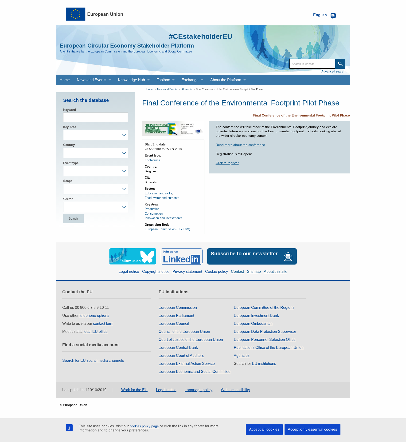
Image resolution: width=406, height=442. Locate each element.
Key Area (69, 127)
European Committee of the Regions (264, 307)
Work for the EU (134, 390)
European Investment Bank (256, 315)
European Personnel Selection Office (265, 340)
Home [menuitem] (65, 80)
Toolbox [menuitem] (163, 80)
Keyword (69, 110)
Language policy (198, 390)
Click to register (227, 163)
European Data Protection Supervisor (265, 331)
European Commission (178, 307)
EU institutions (264, 364)
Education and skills (158, 193)
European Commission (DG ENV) (167, 229)
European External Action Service (187, 364)
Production (152, 209)
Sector (68, 199)
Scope (67, 181)
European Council (174, 323)
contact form (103, 323)
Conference (152, 160)
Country (69, 145)
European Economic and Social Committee (194, 372)
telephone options (94, 315)
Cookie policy (216, 271)
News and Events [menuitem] (91, 80)
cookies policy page (144, 426)
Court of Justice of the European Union (191, 340)
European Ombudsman (253, 323)
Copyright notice (155, 271)
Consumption (154, 213)
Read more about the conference (240, 145)
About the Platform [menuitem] (225, 80)
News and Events (167, 89)
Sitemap (254, 271)
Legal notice (129, 271)
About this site (275, 271)
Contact (237, 271)
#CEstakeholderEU (200, 36)
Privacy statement (187, 271)
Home (149, 89)
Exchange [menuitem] (190, 80)
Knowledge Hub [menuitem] (131, 80)
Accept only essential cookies (312, 429)
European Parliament (176, 315)
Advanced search (333, 71)
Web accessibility (235, 390)
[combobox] (95, 135)
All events (186, 89)
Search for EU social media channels (93, 360)
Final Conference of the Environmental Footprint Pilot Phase (229, 89)
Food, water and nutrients (162, 198)
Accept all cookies (264, 429)
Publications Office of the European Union (269, 348)
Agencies (242, 356)
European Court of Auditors (181, 356)
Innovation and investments (163, 218)
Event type (70, 163)
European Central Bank (178, 348)
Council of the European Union (184, 331)
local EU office (95, 331)
